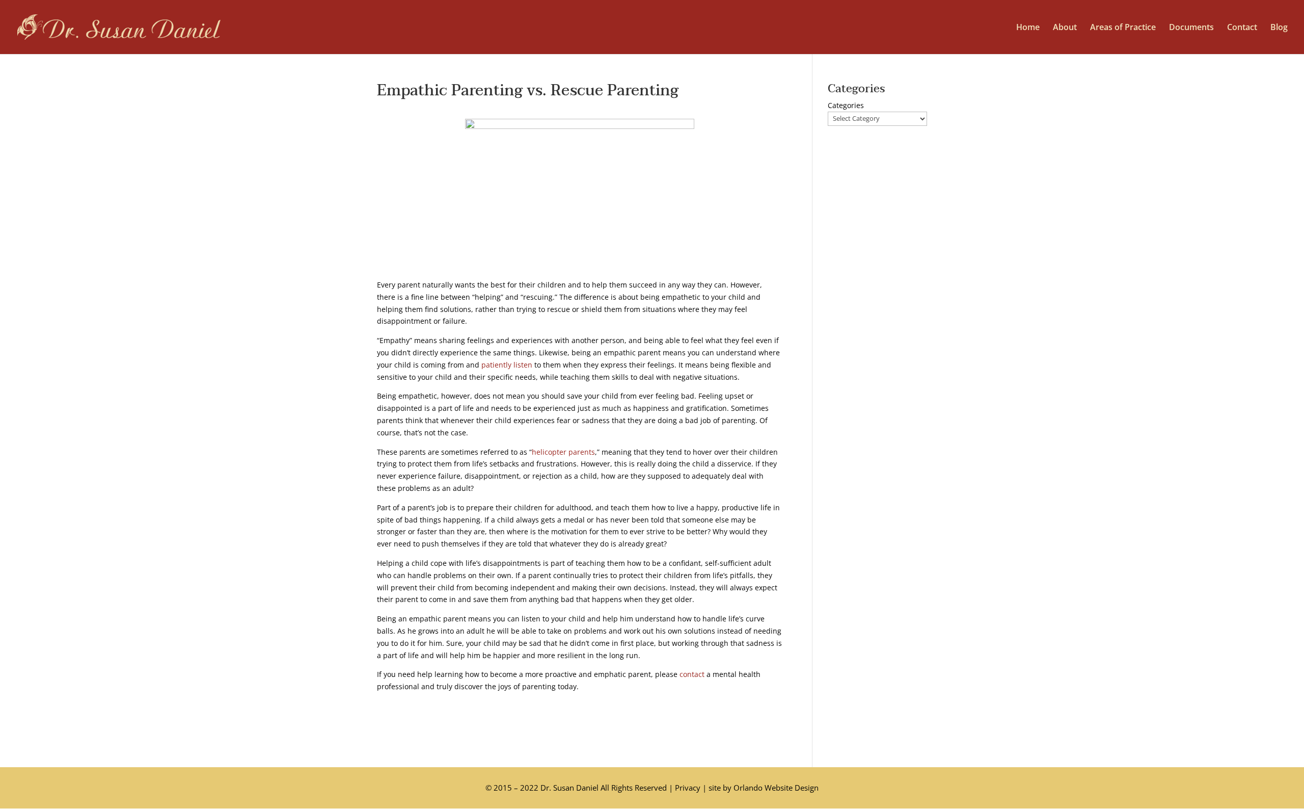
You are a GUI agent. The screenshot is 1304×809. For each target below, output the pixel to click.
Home (1028, 28)
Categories (846, 105)
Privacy (687, 787)
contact (692, 674)
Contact (1242, 28)
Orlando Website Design (776, 787)
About (1065, 28)
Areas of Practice (1123, 28)
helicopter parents (563, 452)
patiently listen (506, 365)
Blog (1279, 28)
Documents (1191, 28)
